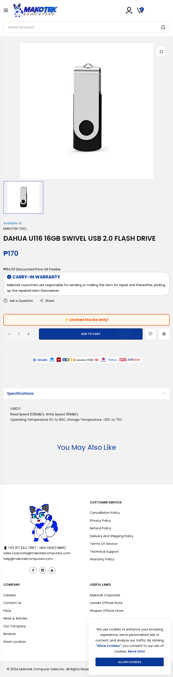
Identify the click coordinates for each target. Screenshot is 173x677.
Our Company (14, 626)
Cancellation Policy (105, 512)
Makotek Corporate (105, 595)
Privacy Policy (100, 520)
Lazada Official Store (106, 603)
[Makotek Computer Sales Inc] (35, 10)
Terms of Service (103, 543)
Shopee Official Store (106, 610)
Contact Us (12, 603)
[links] (34, 570)
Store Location (14, 641)
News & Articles (15, 618)
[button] (150, 334)
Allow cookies (129, 662)
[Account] (129, 10)
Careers (9, 595)
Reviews (9, 634)
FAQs (7, 610)
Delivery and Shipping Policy (111, 536)
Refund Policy (100, 528)
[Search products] (163, 27)
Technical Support (104, 551)
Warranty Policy (102, 559)
